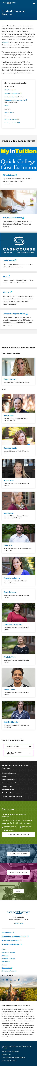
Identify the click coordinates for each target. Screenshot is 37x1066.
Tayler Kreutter (11, 379)
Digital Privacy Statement (10, 1051)
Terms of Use (6, 1054)
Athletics (5, 962)
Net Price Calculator (12, 217)
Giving (4, 949)
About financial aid (9, 90)
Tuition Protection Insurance (12, 796)
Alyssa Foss (9, 480)
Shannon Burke (10, 448)
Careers (4, 965)
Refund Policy (6, 789)
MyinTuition (9, 175)
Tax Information (7, 793)
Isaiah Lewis (9, 689)
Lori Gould (8, 513)
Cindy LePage (10, 657)
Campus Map (6, 968)
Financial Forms (7, 779)
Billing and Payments (9, 773)
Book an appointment (10, 119)
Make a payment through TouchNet (14, 100)
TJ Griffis (8, 545)
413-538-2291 (26, 827)
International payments (11, 96)
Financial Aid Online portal (12, 93)
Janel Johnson (10, 592)
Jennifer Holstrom (12, 578)
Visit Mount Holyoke (8, 952)
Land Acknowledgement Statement (13, 1057)
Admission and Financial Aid (14, 936)
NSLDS (6, 292)
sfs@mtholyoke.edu (10, 827)
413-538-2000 (18, 923)
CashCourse (8, 260)
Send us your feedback (11, 122)
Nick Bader (8, 415)
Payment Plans (7, 786)
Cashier (4, 776)
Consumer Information (9, 971)
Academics (6, 932)
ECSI (5, 276)
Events (4, 955)
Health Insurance (8, 783)
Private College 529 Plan (14, 314)
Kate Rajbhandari (11, 722)
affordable (5, 42)
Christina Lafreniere (13, 624)
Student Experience (10, 940)
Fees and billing (9, 112)
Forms (6, 105)
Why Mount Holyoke (10, 944)
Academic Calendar (8, 958)
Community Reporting (9, 1061)
